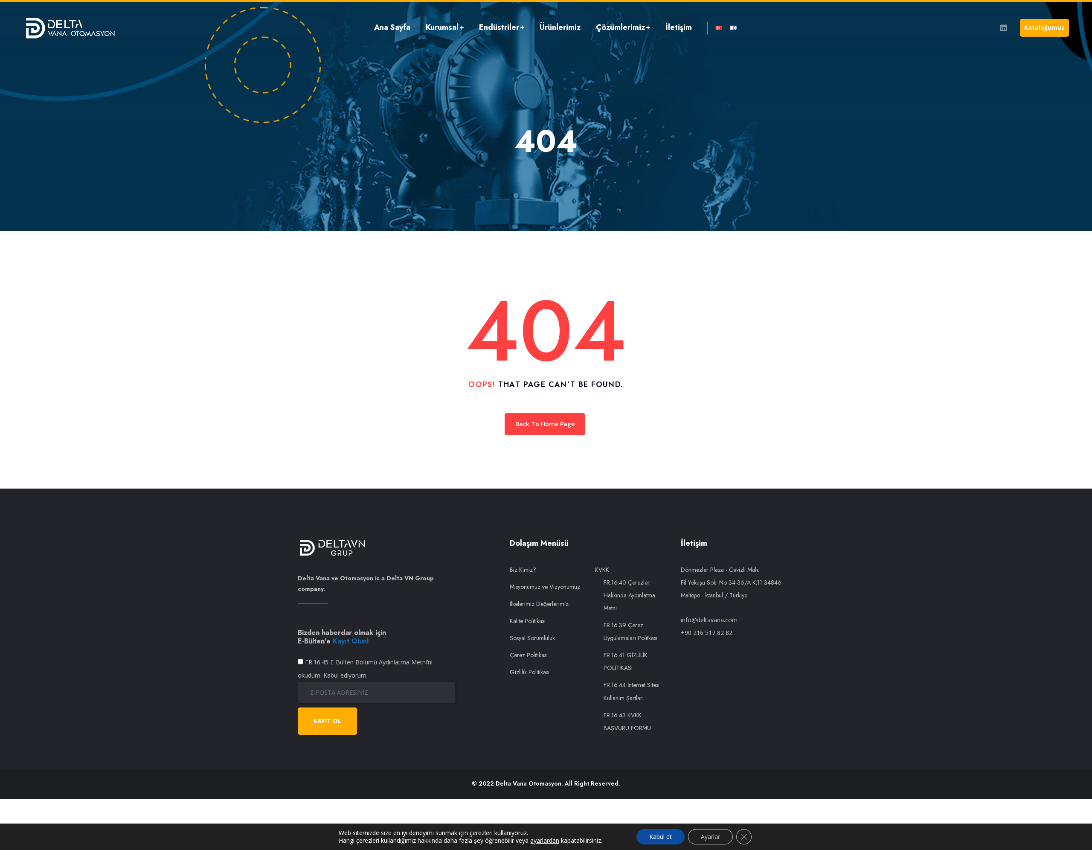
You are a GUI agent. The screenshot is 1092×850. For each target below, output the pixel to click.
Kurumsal (442, 27)
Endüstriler (499, 27)
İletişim (678, 27)
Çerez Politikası (529, 655)
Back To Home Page (545, 424)
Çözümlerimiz (620, 27)
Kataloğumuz (1044, 27)
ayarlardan (544, 840)
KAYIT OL (327, 721)
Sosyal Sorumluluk (532, 638)
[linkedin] (1003, 28)
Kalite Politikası (528, 621)
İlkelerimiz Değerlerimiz (539, 604)
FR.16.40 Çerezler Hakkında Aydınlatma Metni (629, 595)
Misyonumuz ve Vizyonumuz (545, 586)
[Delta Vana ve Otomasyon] (70, 27)
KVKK (602, 569)
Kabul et (660, 837)
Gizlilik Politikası (529, 672)
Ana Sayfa (392, 27)
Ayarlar (710, 837)
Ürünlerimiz (560, 27)
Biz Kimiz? (523, 569)
